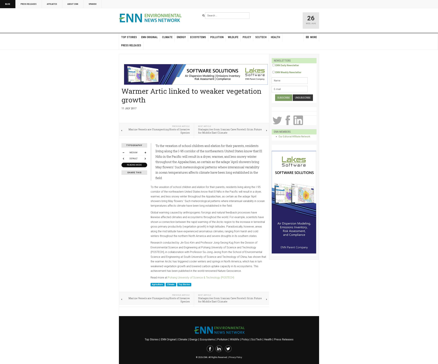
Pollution (217, 37)
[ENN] (151, 18)
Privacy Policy (235, 357)
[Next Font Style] (145, 158)
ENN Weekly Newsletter (288, 72)
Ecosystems (198, 37)
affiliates (52, 4)
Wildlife (233, 37)
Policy (247, 37)
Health (275, 37)
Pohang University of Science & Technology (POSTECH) (201, 277)
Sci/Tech (261, 37)
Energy (181, 37)
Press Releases (28, 4)
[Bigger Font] (145, 152)
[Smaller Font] (123, 152)
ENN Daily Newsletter (287, 65)
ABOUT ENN (72, 4)
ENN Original (149, 37)
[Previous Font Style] (123, 158)
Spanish (92, 4)
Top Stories (129, 37)
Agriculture (157, 284)
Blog (7, 4)
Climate (167, 37)
